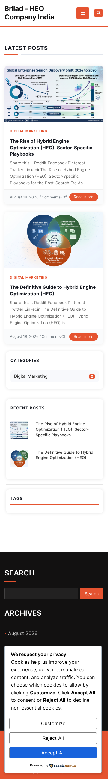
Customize (53, 723)
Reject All (53, 738)
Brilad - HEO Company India (29, 12)
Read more (84, 197)
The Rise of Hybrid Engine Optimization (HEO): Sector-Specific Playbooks (51, 147)
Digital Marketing (28, 131)
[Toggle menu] (82, 13)
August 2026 (23, 633)
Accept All (53, 753)
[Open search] (99, 13)
